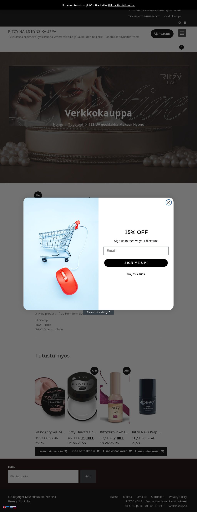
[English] (4, 507)
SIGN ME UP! (136, 262)
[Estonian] (8, 507)
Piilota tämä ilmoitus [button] (121, 5)
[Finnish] (11, 507)
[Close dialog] (169, 202)
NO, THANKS (136, 274)
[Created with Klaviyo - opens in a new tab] (98, 312)
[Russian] (15, 507)
